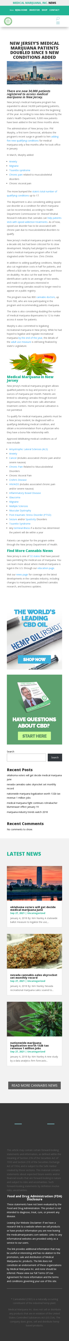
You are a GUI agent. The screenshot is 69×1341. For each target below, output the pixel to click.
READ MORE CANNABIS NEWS (34, 1085)
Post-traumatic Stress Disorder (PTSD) (30, 514)
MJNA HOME (21, 10)
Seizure (13, 519)
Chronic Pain (16, 466)
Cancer (13, 458)
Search (10, 751)
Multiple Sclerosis (18, 506)
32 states (34, 556)
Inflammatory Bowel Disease (25, 493)
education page (45, 568)
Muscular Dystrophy (20, 510)
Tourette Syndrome (19, 523)
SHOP (44, 10)
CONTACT (54, 10)
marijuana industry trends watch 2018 (27, 812)
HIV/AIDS (14, 484)
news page (22, 574)
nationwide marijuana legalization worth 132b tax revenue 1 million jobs (29, 1045)
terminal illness (21, 528)
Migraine (14, 165)
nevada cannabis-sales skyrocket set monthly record (33, 976)
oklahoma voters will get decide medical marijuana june (33, 908)
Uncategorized (36, 913)
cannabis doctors (45, 297)
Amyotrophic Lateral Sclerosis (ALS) (28, 449)
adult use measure (20, 341)
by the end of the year (30, 337)
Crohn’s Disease (18, 479)
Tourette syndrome (19, 170)
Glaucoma (14, 497)
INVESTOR (34, 10)
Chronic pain (16, 174)
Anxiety (13, 161)
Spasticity (30, 519)
